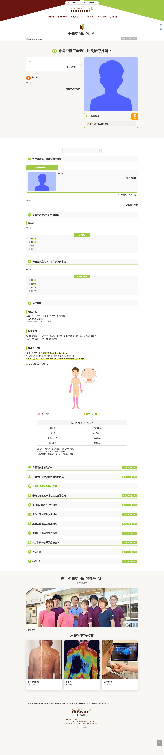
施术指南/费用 (76, 16)
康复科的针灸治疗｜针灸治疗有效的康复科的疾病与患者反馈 (51, 703)
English (91, 2)
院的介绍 (50, 16)
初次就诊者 (101, 16)
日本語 (74, 2)
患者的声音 (62, 16)
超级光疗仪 (91, 414)
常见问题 (89, 16)
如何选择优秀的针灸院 (99, 124)
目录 (82, 150)
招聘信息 (113, 16)
